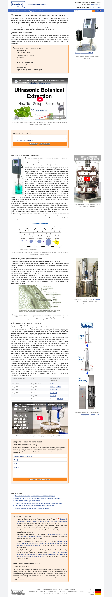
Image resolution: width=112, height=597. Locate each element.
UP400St (58, 387)
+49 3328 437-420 (95, 4)
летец (93, 414)
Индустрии (32, 11)
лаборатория (85, 414)
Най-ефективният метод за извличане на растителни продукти (35, 496)
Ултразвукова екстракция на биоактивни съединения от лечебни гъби (87, 205)
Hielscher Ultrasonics (38, 4)
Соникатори (15, 11)
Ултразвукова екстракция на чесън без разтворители (32, 508)
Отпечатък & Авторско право (48, 591)
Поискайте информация (39, 144)
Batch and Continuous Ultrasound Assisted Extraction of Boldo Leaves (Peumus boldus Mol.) (42, 521)
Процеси (24, 11)
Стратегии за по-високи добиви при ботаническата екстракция (35, 506)
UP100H (52, 384)
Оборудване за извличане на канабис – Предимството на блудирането (37, 498)
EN (98, 11)
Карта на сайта (33, 591)
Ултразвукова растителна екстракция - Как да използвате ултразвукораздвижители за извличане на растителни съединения (39, 123)
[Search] (93, 11)
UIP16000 (53, 396)
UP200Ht (52, 387)
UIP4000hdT (53, 393)
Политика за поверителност (68, 591)
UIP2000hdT (96, 299)
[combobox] (83, 11)
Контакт (40, 11)
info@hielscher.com (95, 7)
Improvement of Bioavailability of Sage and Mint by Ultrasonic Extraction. (42, 535)
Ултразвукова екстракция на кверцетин (27, 501)
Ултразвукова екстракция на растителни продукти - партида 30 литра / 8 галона (40, 436)
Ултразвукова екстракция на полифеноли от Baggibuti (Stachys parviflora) (38, 503)
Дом (38, 589)
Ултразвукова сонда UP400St (84, 53)
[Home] (18, 4)
